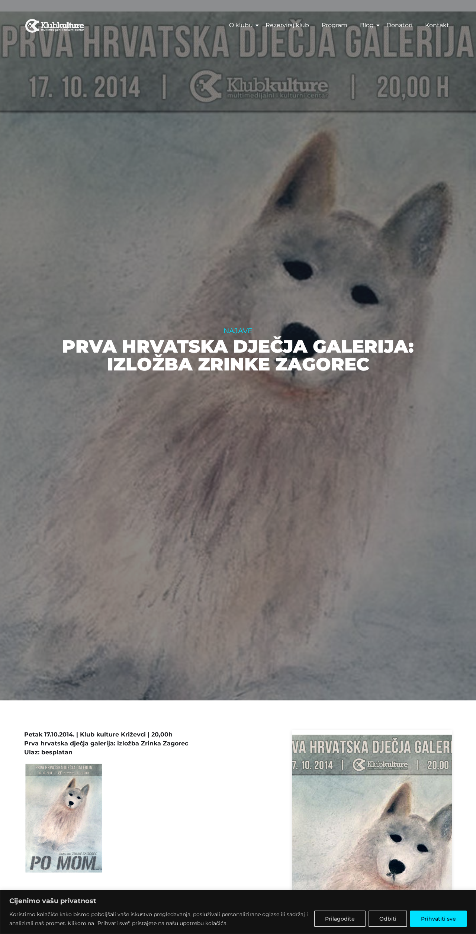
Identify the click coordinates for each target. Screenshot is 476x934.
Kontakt (437, 25)
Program (334, 25)
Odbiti (387, 918)
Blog (367, 25)
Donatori (399, 25)
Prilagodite (340, 918)
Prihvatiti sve (438, 918)
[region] (238, 912)
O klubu (241, 25)
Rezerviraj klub (287, 25)
